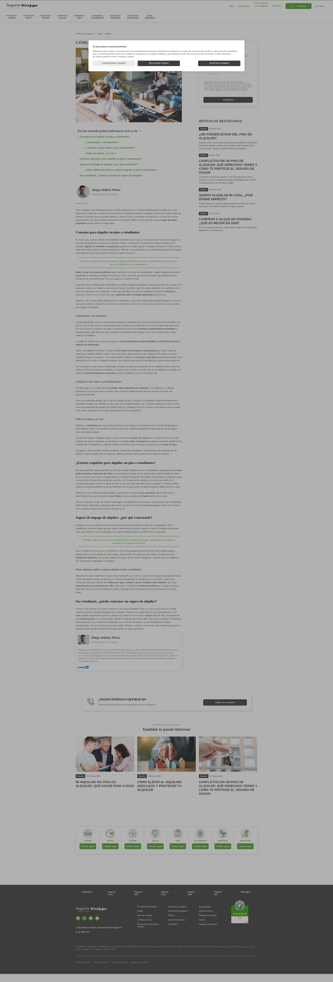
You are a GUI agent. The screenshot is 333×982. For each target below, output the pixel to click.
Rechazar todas (159, 63)
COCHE (87, 841)
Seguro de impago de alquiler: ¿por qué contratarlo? (109, 164)
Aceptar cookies (219, 63)
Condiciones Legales (83, 962)
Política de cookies (101, 962)
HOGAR (132, 841)
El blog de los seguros (85, 34)
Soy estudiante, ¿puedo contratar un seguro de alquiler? (111, 175)
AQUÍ (193, 54)
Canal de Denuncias (176, 920)
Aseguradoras (205, 907)
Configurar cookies (114, 63)
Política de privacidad (119, 962)
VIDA (177, 841)
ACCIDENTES (200, 841)
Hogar (99, 34)
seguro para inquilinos (159, 609)
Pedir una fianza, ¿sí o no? (101, 153)
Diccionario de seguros (178, 911)
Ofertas (171, 915)
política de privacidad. (239, 90)
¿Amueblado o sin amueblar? (102, 142)
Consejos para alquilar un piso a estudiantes (104, 136)
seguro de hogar (107, 294)
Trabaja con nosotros (208, 915)
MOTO (110, 841)
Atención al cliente (145, 915)
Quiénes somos (205, 911)
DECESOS (223, 841)
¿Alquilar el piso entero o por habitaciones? (110, 147)
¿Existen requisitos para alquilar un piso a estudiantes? (111, 159)
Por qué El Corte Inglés (147, 907)
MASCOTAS (245, 841)
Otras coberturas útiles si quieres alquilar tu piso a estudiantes (121, 170)
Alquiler (108, 34)
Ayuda (140, 911)
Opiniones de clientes (208, 924)
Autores (202, 920)
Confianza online (144, 920)
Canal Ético (173, 924)
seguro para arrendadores (105, 551)
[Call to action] (78, 918)
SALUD (155, 841)
